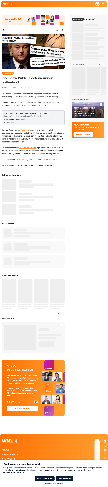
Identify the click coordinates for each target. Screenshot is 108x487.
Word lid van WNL (22, 408)
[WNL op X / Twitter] (105, 445)
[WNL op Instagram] (105, 441)
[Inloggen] (97, 4)
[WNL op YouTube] (105, 454)
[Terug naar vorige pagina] (4, 30)
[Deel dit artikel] (62, 30)
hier (7, 165)
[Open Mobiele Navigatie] (103, 4)
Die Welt (9, 159)
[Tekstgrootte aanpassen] (57, 30)
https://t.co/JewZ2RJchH (12, 116)
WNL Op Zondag (8, 73)
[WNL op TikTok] (105, 458)
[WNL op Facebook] (105, 450)
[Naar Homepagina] (8, 4)
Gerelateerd (90, 19)
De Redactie (21, 159)
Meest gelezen (78, 19)
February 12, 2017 (8, 122)
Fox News (25, 130)
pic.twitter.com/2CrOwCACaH (31, 116)
